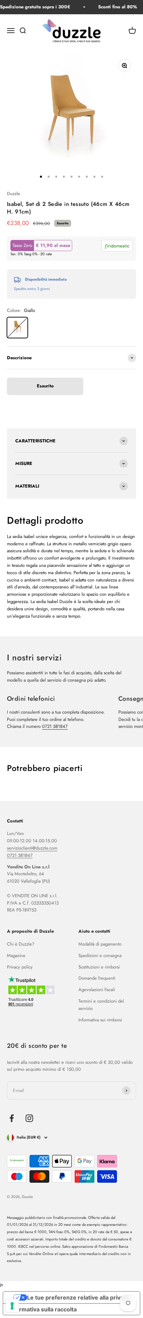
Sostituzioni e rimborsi (99, 967)
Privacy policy (20, 967)
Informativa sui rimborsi (100, 1019)
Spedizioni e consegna (99, 955)
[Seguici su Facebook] (11, 1118)
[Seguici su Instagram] (29, 1118)
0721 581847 (55, 726)
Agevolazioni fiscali (96, 989)
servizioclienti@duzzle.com (32, 848)
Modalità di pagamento (99, 944)
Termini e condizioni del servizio (101, 1005)
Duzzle (13, 193)
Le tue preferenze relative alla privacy (78, 1297)
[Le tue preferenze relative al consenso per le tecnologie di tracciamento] (12, 1305)
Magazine (16, 955)
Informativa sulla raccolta (43, 1309)
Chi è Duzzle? (20, 944)
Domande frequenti (96, 978)
